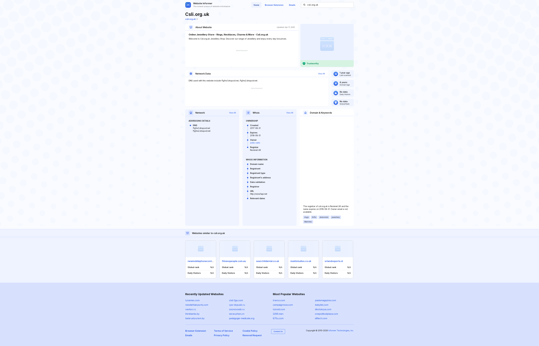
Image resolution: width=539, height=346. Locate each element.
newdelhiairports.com (196, 304)
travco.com (279, 300)
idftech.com (321, 318)
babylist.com (321, 304)
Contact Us (278, 331)
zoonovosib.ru (237, 309)
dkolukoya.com (323, 309)
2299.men (278, 313)
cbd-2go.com (236, 300)
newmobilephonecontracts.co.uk (206, 261)
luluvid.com (279, 309)
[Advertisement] (242, 58)
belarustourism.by (195, 318)
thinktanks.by (192, 313)
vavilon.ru (190, 309)
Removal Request (252, 335)
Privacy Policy (221, 335)
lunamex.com (192, 300)
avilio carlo (255, 143)
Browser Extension (274, 5)
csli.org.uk (190, 19)
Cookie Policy (250, 330)
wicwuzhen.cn (236, 313)
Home (256, 5)
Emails (292, 5)
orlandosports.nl (334, 261)
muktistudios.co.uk (300, 261)
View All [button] (321, 74)
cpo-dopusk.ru (237, 304)
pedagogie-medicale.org (241, 318)
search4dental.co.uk (267, 261)
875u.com (278, 318)
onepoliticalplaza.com (326, 313)
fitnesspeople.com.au (234, 261)
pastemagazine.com (325, 300)
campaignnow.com (283, 304)
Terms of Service (223, 330)
